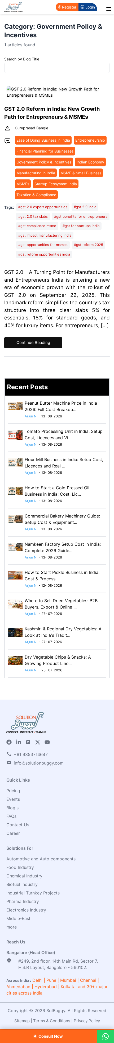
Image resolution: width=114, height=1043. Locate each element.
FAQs (11, 816)
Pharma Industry (22, 901)
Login (90, 7)
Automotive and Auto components (41, 858)
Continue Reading (33, 342)
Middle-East (18, 918)
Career (13, 833)
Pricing (13, 790)
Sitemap (22, 1020)
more (11, 927)
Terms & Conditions (51, 1020)
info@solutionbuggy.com (39, 763)
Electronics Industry (26, 910)
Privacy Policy (87, 1020)
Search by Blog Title (21, 59)
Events (13, 799)
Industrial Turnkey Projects (33, 893)
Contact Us (17, 824)
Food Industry (20, 867)
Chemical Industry (24, 875)
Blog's (12, 807)
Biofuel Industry (22, 884)
